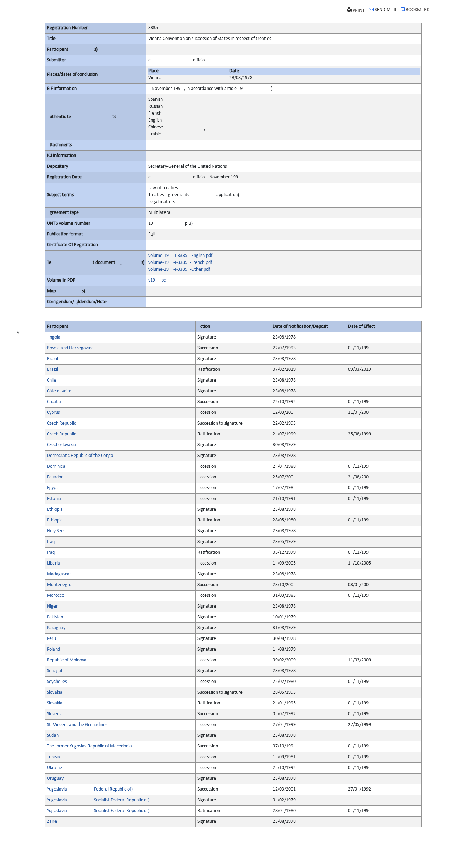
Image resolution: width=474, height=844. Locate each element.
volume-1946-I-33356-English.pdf (180, 255)
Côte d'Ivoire (59, 391)
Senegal (54, 671)
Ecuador (55, 477)
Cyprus (53, 412)
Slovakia (54, 692)
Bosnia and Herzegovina (70, 348)
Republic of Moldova (66, 660)
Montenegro (59, 584)
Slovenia (55, 714)
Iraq (51, 541)
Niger (52, 606)
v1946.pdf (158, 280)
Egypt (52, 488)
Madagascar (59, 574)
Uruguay (55, 778)
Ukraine (54, 767)
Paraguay (56, 627)
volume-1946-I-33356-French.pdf (180, 262)
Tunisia (53, 757)
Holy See (55, 531)
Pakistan (55, 617)
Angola (53, 337)
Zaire (52, 821)
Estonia (54, 498)
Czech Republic (61, 423)
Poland (53, 649)
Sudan (53, 735)
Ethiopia (55, 509)
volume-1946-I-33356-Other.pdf (179, 269)
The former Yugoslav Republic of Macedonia (89, 746)
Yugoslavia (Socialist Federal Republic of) (98, 800)
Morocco (55, 595)
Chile (51, 380)
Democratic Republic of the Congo (80, 455)
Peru (51, 638)
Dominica (56, 466)
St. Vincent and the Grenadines (77, 724)
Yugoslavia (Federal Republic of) (90, 789)
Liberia (53, 563)
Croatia (54, 401)
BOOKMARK (417, 9)
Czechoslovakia (61, 445)
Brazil (52, 358)
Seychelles (57, 681)
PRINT (359, 10)
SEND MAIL (386, 9)
